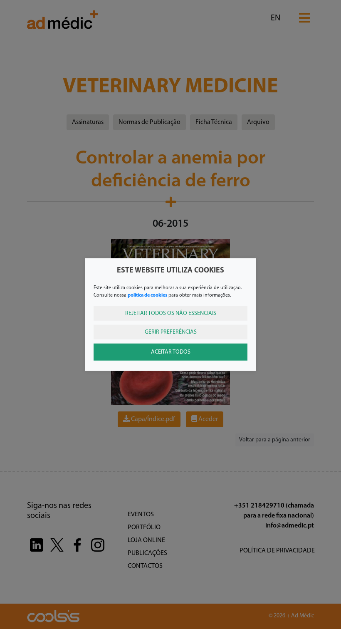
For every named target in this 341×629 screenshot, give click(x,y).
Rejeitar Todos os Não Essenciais (170, 313)
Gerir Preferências (171, 332)
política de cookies (147, 294)
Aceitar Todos (170, 352)
